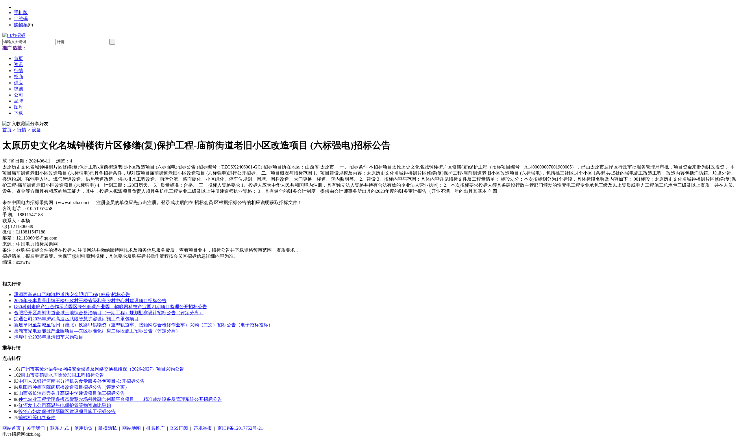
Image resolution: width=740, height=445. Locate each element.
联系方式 (59, 428)
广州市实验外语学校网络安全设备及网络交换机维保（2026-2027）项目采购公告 (102, 369)
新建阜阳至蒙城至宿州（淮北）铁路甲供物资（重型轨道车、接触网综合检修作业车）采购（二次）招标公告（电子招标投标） (143, 324)
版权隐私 (107, 428)
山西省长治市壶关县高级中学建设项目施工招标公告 (71, 393)
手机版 (21, 12)
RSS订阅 (179, 428)
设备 (36, 129)
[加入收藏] (13, 124)
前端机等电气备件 (37, 417)
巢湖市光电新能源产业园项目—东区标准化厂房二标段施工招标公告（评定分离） (97, 330)
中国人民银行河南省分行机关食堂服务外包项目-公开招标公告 (81, 381)
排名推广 (155, 428)
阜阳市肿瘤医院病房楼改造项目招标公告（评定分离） (74, 387)
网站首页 (11, 428)
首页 (7, 129)
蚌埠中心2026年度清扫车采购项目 (48, 336)
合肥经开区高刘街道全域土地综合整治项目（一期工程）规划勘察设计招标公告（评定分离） (109, 312)
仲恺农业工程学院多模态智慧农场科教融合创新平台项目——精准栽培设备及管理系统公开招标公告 (120, 399)
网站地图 (131, 428)
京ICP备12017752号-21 (240, 428)
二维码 (21, 18)
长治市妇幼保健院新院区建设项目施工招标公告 (67, 411)
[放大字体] (4, 160)
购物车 (21, 24)
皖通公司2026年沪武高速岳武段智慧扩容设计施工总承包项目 (76, 318)
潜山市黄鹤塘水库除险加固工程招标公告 (62, 375)
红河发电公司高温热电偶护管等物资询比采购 (64, 405)
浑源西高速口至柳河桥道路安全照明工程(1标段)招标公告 (72, 294)
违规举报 (202, 428)
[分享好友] (37, 124)
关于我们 (35, 428)
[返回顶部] (2, 439)
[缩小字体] (11, 160)
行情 (21, 129)
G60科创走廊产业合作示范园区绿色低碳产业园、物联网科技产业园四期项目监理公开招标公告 (110, 306)
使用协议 (83, 428)
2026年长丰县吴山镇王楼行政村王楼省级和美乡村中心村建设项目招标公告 (90, 300)
